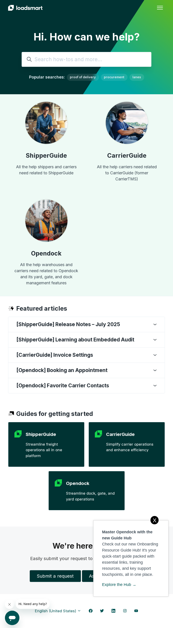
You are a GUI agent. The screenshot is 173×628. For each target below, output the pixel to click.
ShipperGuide (46, 155)
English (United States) (56, 611)
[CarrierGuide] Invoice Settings (54, 355)
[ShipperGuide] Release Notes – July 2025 (68, 324)
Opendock (46, 253)
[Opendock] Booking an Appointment (61, 370)
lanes (136, 77)
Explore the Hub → (119, 584)
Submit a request (55, 576)
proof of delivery (83, 77)
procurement (114, 77)
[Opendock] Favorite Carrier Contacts (62, 385)
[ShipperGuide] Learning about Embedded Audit (75, 339)
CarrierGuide (126, 155)
